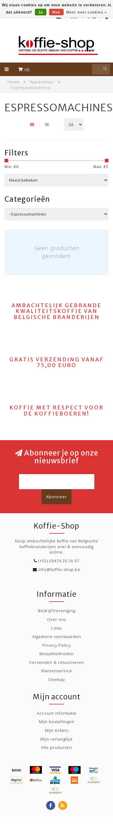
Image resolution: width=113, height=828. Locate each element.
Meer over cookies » (86, 12)
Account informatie (57, 713)
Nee (56, 12)
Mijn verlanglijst (56, 739)
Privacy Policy (56, 645)
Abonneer (56, 496)
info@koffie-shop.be (59, 569)
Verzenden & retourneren (56, 662)
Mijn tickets (56, 730)
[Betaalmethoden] (16, 769)
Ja (40, 12)
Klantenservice (56, 670)
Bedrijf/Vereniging (56, 610)
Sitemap (56, 679)
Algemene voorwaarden (56, 636)
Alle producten (56, 747)
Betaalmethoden (56, 653)
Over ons (56, 619)
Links (56, 628)
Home (14, 81)
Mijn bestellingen (56, 721)
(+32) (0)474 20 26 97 (58, 560)
